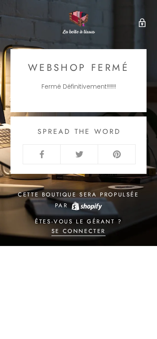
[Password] (140, 22)
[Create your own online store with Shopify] (86, 205)
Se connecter (78, 231)
